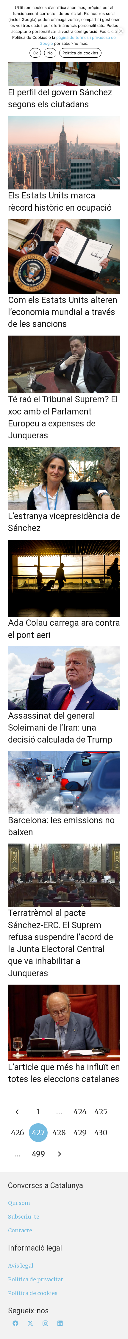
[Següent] (59, 1153)
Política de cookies (32, 1293)
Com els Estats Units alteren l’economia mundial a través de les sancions (62, 312)
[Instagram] (45, 1323)
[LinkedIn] (60, 1323)
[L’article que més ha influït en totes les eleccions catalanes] (64, 1023)
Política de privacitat (35, 1279)
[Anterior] (17, 1111)
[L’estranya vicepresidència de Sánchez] (64, 478)
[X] (30, 1323)
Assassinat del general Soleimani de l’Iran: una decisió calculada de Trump (60, 728)
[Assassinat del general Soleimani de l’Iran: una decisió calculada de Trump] (64, 678)
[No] (121, 31)
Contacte (20, 1230)
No (50, 53)
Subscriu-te (23, 1216)
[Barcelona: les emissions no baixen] (64, 782)
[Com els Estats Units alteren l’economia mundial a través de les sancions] (64, 256)
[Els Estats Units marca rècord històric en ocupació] (64, 152)
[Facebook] (15, 1323)
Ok (35, 53)
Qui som (19, 1202)
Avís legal (20, 1265)
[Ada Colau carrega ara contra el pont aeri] (64, 578)
